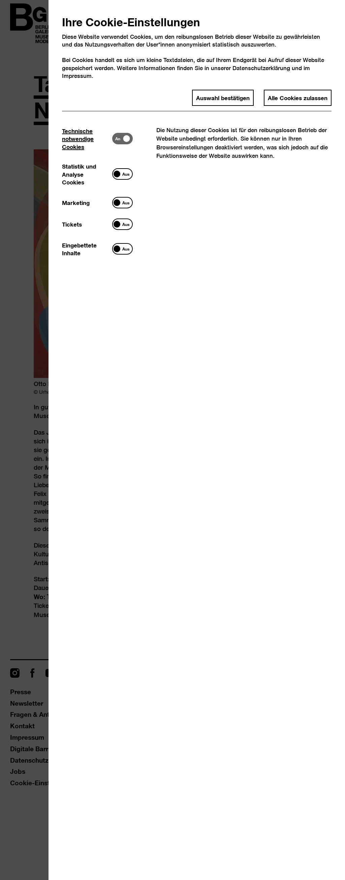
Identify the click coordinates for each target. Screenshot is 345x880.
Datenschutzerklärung (261, 67)
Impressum (77, 75)
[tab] (87, 138)
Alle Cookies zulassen (297, 97)
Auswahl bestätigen (223, 97)
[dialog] (172, 440)
